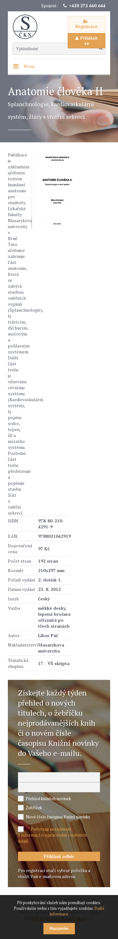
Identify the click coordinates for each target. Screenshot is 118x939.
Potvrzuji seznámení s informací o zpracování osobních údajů (52, 835)
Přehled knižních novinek (48, 798)
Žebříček (34, 808)
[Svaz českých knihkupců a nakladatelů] (28, 26)
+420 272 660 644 (87, 5)
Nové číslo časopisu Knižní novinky (58, 817)
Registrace (87, 26)
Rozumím (59, 928)
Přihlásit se (89, 40)
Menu (29, 66)
